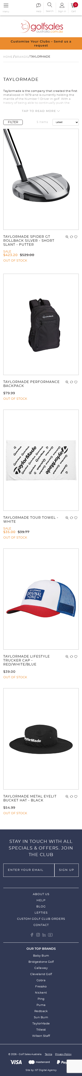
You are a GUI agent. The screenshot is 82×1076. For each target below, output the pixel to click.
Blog (41, 906)
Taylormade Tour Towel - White (30, 519)
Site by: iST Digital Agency (41, 1070)
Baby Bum (41, 955)
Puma (41, 1005)
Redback (41, 1011)
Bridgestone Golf (41, 962)
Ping (41, 999)
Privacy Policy (63, 1054)
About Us (41, 894)
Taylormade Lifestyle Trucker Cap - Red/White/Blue (26, 660)
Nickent (41, 992)
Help (41, 900)
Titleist (41, 1029)
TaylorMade (41, 1023)
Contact (41, 925)
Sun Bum (41, 1017)
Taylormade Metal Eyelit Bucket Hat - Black (30, 798)
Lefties (41, 912)
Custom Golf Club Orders (41, 919)
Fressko (41, 986)
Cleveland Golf (41, 974)
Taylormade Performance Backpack (31, 384)
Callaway (41, 968)
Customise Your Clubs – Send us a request (41, 43)
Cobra (41, 980)
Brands (21, 57)
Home (8, 57)
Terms (48, 1054)
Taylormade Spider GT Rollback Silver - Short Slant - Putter (28, 240)
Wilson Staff (41, 1036)
